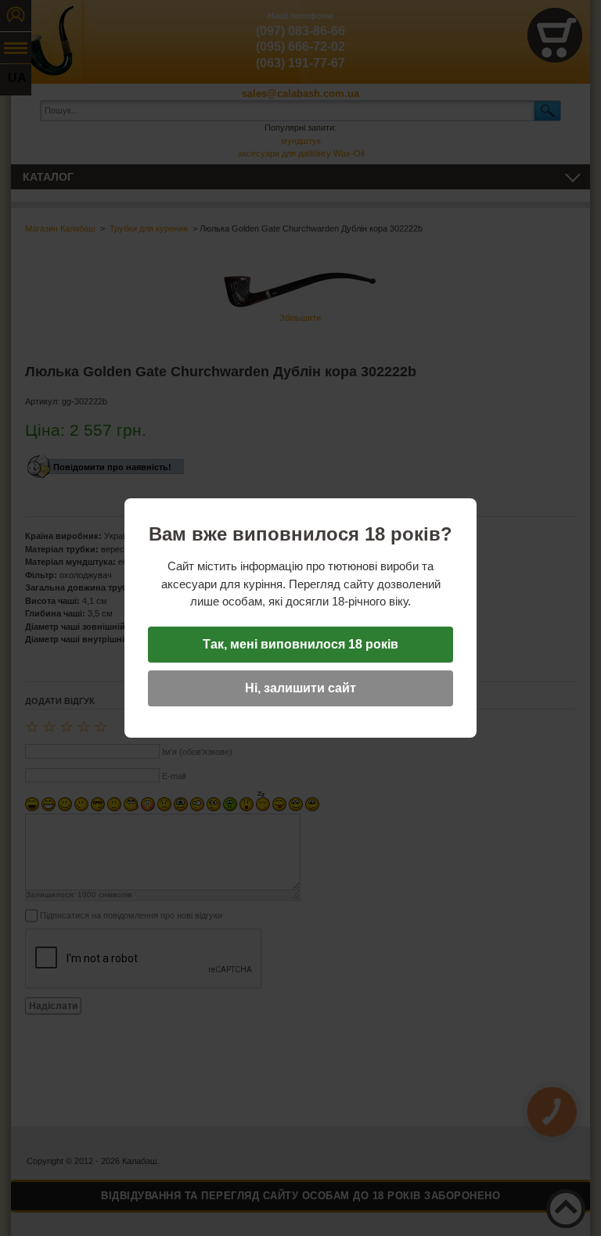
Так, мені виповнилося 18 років (300, 644)
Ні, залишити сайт (300, 688)
